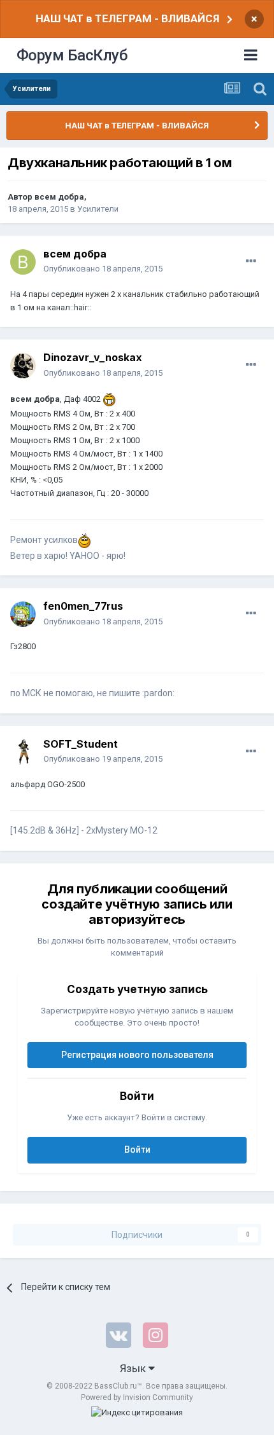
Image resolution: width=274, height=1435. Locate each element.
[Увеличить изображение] (109, 399)
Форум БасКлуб (72, 55)
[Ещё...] (251, 261)
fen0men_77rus (83, 606)
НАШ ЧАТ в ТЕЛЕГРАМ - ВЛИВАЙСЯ (127, 18)
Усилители (98, 209)
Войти (137, 1149)
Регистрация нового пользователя (137, 1055)
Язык (134, 1368)
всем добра (59, 197)
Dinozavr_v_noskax (92, 357)
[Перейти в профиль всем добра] (23, 262)
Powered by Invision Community (137, 1397)
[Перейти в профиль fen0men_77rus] (23, 614)
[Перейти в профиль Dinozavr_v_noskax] (23, 365)
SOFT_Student (80, 744)
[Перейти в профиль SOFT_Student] (23, 752)
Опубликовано (102, 268)
